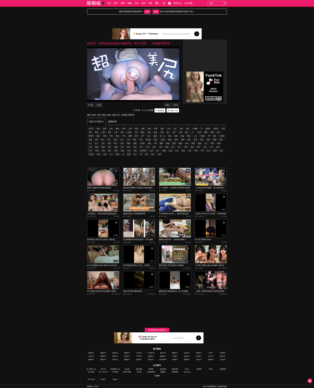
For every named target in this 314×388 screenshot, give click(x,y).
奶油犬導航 (127, 372)
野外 (136, 136)
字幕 (149, 132)
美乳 (187, 128)
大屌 (128, 139)
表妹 (128, 147)
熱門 (116, 3)
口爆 (104, 154)
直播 (90, 139)
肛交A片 (127, 356)
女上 (206, 143)
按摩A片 (199, 353)
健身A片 (163, 356)
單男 (221, 139)
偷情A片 (151, 356)
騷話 (142, 132)
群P (174, 132)
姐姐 (122, 150)
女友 (177, 150)
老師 (149, 128)
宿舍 (192, 147)
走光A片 (223, 359)
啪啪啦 (89, 386)
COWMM (115, 372)
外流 (147, 147)
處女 (186, 132)
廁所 (193, 143)
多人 (157, 150)
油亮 (99, 114)
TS (201, 128)
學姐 (202, 139)
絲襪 (96, 147)
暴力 (103, 139)
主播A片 (175, 359)
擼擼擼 (151, 369)
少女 (148, 136)
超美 (94, 114)
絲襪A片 (91, 359)
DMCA (103, 379)
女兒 (90, 143)
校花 (187, 143)
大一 (193, 132)
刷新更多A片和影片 (157, 330)
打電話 (202, 136)
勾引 (211, 147)
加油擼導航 (151, 372)
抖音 (103, 143)
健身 (183, 150)
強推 (155, 136)
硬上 (109, 139)
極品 (170, 139)
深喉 (218, 143)
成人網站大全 (91, 369)
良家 (223, 128)
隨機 (129, 3)
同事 (155, 128)
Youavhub (186, 372)
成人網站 (91, 372)
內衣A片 (115, 359)
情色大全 (178, 3)
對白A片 (163, 353)
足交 (205, 147)
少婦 (160, 147)
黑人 (135, 154)
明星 (136, 128)
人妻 (189, 150)
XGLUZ (103, 369)
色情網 (198, 369)
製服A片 (175, 353)
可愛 (181, 128)
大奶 (159, 154)
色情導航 (163, 369)
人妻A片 (175, 356)
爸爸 (214, 136)
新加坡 (148, 139)
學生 (221, 150)
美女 (122, 143)
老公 (96, 143)
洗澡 (109, 147)
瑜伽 (182, 136)
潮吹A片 (103, 359)
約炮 (169, 136)
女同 (90, 147)
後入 (173, 147)
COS (90, 150)
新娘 (199, 132)
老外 (218, 132)
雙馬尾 (91, 136)
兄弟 (136, 132)
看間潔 (131, 114)
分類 (109, 3)
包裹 (109, 114)
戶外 (124, 136)
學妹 (186, 147)
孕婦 (104, 136)
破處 (117, 128)
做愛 (104, 128)
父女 (122, 139)
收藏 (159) (173, 110)
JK (123, 154)
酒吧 (174, 143)
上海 (168, 128)
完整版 (124, 114)
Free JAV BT (103, 372)
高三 (179, 147)
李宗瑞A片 (163, 359)
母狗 (196, 150)
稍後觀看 (160, 110)
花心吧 (139, 372)
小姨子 (162, 139)
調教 (130, 136)
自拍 (111, 128)
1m (91, 104)
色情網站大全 (115, 369)
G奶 (122, 132)
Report (115, 379)
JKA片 (211, 353)
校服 (135, 143)
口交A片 (91, 356)
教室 (195, 139)
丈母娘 (221, 136)
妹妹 (170, 150)
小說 (136, 3)
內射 (123, 128)
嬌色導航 (175, 369)
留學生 (208, 128)
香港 (116, 150)
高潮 (98, 154)
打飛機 (194, 128)
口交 (111, 154)
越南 (199, 143)
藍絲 (104, 114)
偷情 (215, 150)
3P (141, 154)
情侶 (212, 143)
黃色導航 (139, 369)
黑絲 (117, 136)
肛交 (208, 150)
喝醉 (161, 143)
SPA (96, 139)
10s (99, 104)
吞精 (97, 150)
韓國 (214, 139)
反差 (218, 147)
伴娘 (111, 136)
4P (209, 136)
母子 (141, 147)
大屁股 (142, 143)
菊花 (176, 139)
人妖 (175, 128)
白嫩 (114, 114)
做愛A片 (103, 353)
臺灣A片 (91, 353)
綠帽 (182, 139)
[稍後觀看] (309, 380)
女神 (129, 150)
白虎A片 (199, 356)
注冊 (150, 3)
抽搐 (167, 143)
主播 (180, 132)
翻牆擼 (163, 372)
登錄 (143, 3)
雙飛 (212, 132)
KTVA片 (139, 356)
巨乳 (146, 154)
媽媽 (116, 147)
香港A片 (139, 359)
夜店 (135, 147)
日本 (122, 147)
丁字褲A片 (151, 353)
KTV (202, 150)
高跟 (176, 136)
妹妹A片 (187, 356)
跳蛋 (149, 143)
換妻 (208, 139)
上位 (195, 136)
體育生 (216, 128)
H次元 (187, 369)
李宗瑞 (91, 154)
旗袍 (155, 132)
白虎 (151, 150)
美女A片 (199, 359)
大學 (116, 132)
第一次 (162, 136)
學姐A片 (187, 359)
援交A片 (223, 356)
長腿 (162, 128)
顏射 (143, 128)
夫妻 (162, 132)
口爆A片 (223, 353)
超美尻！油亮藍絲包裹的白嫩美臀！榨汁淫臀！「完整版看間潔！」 (131, 43)
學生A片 (115, 356)
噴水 (116, 143)
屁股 (155, 139)
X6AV (211, 369)
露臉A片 (127, 359)
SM (155, 143)
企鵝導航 (223, 369)
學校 (96, 132)
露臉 (164, 150)
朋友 (115, 139)
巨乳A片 (187, 353)
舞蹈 (103, 147)
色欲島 (127, 369)
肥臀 (206, 132)
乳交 (141, 139)
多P (142, 136)
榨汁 (118, 114)
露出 (109, 150)
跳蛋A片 (127, 353)
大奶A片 (139, 353)
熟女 (153, 154)
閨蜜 (128, 143)
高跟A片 (211, 359)
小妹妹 (129, 132)
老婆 (135, 150)
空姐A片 (115, 353)
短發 (109, 132)
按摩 (129, 154)
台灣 (130, 128)
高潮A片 (103, 356)
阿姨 (117, 154)
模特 (134, 139)
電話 (167, 147)
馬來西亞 (143, 150)
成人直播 (188, 3)
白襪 (103, 132)
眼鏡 (180, 143)
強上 (168, 132)
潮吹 (189, 139)
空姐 (103, 150)
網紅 (98, 136)
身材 (154, 147)
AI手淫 (91, 128)
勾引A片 (211, 356)
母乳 (90, 132)
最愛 (123, 3)
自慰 (98, 128)
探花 (188, 136)
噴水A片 (151, 359)
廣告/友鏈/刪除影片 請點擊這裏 (215, 386)
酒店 (109, 143)
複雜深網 (175, 372)
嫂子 (198, 147)
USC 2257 (91, 379)
